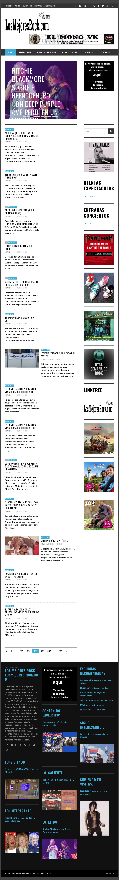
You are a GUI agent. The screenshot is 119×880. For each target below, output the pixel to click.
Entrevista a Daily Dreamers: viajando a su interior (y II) (20, 426)
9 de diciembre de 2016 (20, 142)
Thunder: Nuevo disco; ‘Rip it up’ (21, 319)
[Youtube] (107, 5)
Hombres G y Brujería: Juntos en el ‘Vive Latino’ (21, 575)
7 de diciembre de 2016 (20, 511)
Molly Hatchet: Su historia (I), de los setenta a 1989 (21, 283)
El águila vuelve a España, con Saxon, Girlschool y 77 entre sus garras (21, 505)
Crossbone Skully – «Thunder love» (96, 700)
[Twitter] (102, 5)
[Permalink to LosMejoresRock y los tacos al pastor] (22, 358)
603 (21, 651)
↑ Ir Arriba (110, 873)
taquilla (87, 223)
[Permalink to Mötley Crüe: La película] (22, 545)
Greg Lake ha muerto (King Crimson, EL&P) (19, 211)
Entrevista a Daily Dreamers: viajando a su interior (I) (20, 390)
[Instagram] (80, 5)
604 (28, 651)
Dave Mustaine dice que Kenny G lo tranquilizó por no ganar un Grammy (22, 466)
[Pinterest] (89, 5)
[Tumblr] (98, 5)
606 (42, 651)
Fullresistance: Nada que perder (18, 247)
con (53, 829)
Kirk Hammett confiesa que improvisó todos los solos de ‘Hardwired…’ (21, 135)
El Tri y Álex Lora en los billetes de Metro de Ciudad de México (22, 612)
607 (49, 651)
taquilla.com (89, 196)
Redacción (8, 142)
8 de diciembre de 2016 (20, 216)
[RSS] (93, 5)
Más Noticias (9, 129)
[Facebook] (76, 5)
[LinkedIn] (85, 5)
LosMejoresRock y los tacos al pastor (58, 354)
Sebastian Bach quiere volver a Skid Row (21, 176)
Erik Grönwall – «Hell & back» (93, 709)
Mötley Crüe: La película (54, 541)
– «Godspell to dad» (94, 688)
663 (60, 651)
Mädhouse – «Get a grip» (92, 705)
